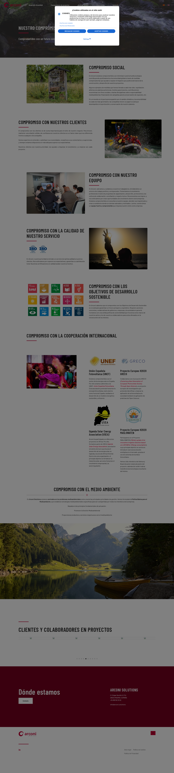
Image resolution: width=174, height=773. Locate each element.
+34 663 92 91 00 (115, 700)
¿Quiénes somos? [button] (83, 5)
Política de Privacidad (131, 753)
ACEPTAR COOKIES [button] (101, 31)
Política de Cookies (139, 750)
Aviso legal (127, 750)
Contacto (25, 701)
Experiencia (101, 5)
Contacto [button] (115, 5)
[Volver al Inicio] (13, 5)
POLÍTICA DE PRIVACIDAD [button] (67, 26)
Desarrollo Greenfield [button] (36, 5)
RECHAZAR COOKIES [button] (72, 31)
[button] (153, 733)
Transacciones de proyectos (60, 5)
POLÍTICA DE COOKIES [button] (66, 23)
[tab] (77, 658)
